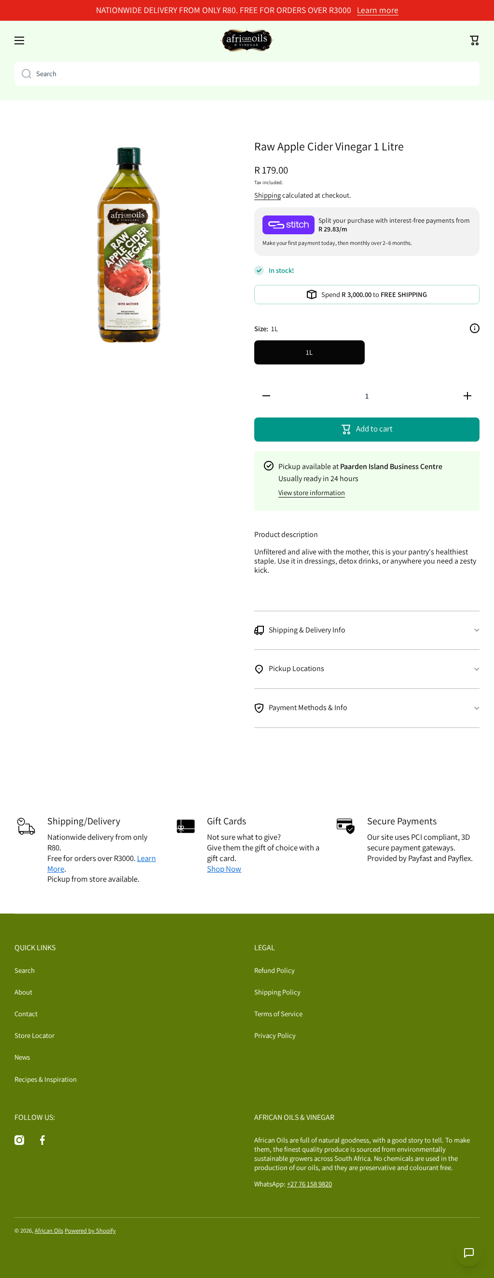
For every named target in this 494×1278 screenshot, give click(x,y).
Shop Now (224, 868)
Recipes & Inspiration (45, 1079)
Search (24, 970)
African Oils (49, 1230)
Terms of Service (278, 1013)
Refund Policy (274, 970)
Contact (26, 1013)
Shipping (267, 195)
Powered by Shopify (90, 1230)
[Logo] (247, 40)
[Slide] (475, 328)
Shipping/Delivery (83, 821)
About (23, 991)
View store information (311, 492)
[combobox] (247, 74)
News (22, 1057)
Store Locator (34, 1035)
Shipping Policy (277, 991)
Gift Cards (226, 821)
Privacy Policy (275, 1035)
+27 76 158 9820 (309, 1183)
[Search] (22, 74)
